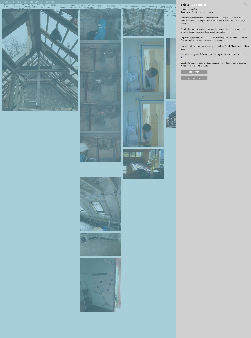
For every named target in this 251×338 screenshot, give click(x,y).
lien (182, 57)
